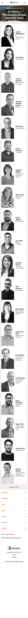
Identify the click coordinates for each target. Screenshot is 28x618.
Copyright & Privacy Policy (14, 552)
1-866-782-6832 (10, 534)
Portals (14, 555)
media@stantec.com (16, 538)
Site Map (14, 557)
